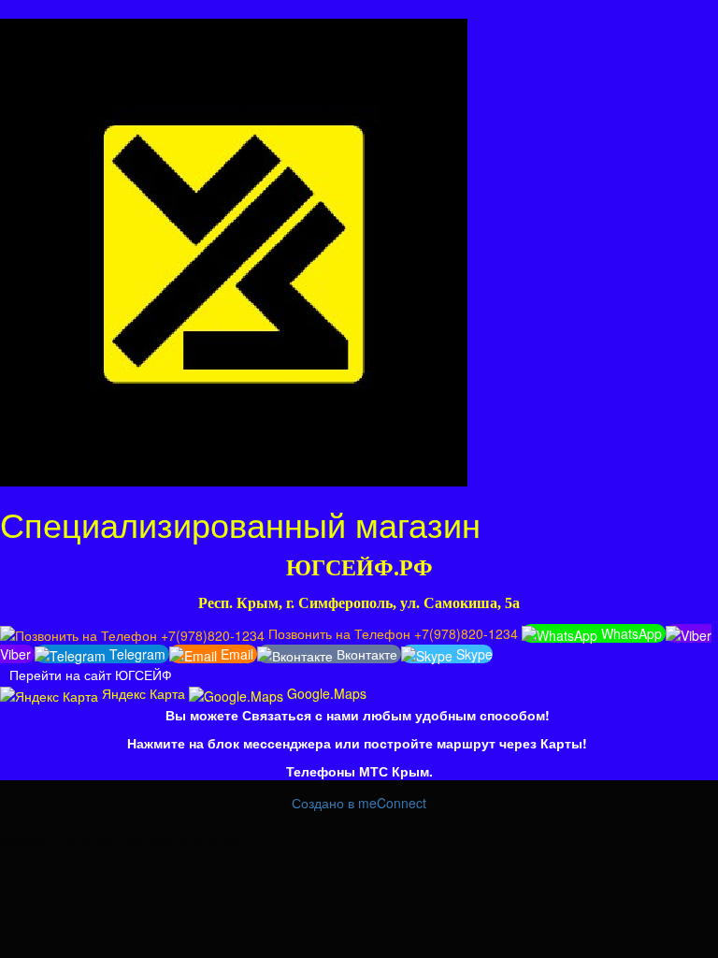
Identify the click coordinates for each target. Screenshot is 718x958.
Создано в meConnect (359, 802)
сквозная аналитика (182, 840)
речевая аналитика (59, 840)
